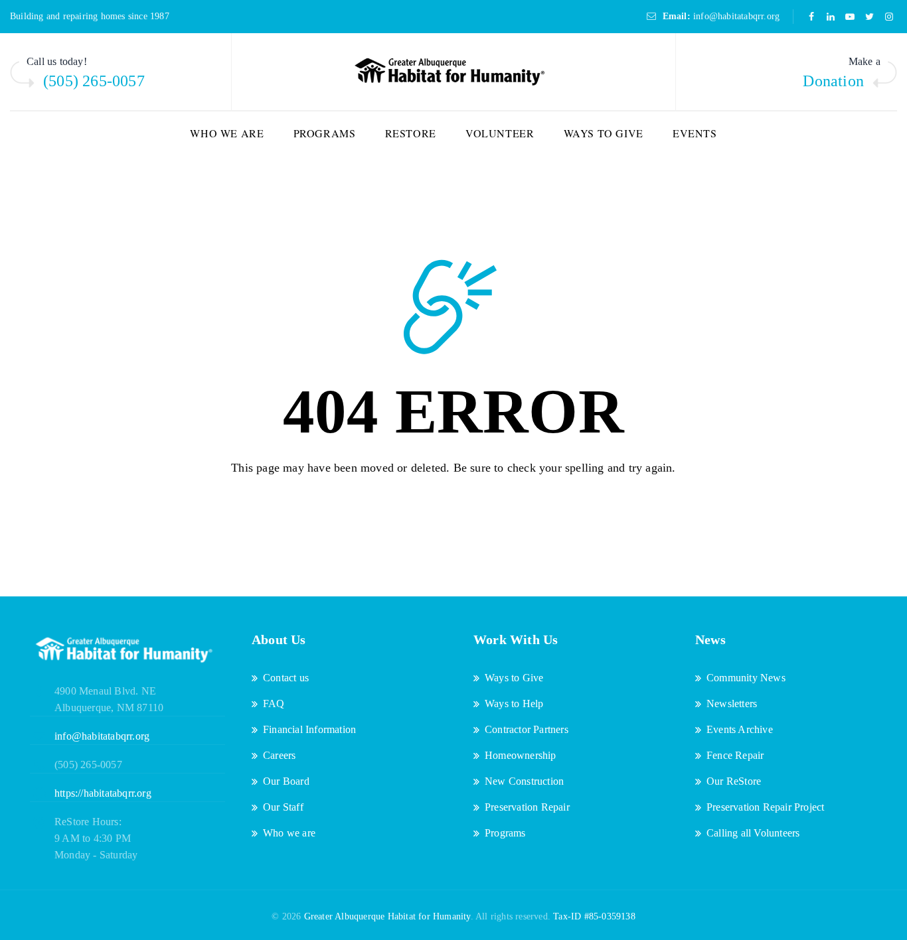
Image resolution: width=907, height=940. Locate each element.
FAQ (274, 703)
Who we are (227, 133)
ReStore (410, 133)
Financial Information (309, 729)
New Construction (524, 781)
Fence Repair (735, 755)
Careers (279, 755)
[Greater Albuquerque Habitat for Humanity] (453, 72)
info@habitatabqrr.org (736, 16)
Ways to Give (603, 133)
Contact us (286, 677)
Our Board (286, 781)
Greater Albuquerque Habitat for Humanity (387, 916)
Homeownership (520, 755)
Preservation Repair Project (765, 807)
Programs (324, 133)
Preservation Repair (527, 807)
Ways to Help (514, 703)
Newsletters (731, 703)
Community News (745, 677)
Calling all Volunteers (752, 833)
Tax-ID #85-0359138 (594, 916)
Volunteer (499, 133)
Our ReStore (733, 781)
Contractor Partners (526, 729)
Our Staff (283, 807)
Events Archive (739, 729)
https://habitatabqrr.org (102, 793)
